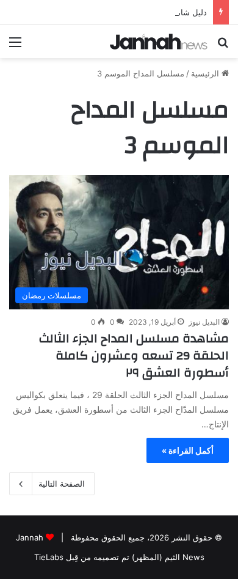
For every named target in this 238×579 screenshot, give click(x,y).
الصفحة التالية (61, 484)
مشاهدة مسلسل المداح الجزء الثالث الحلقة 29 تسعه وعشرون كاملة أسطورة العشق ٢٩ (134, 355)
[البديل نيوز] (158, 42)
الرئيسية (206, 73)
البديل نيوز (204, 321)
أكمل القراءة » (188, 450)
